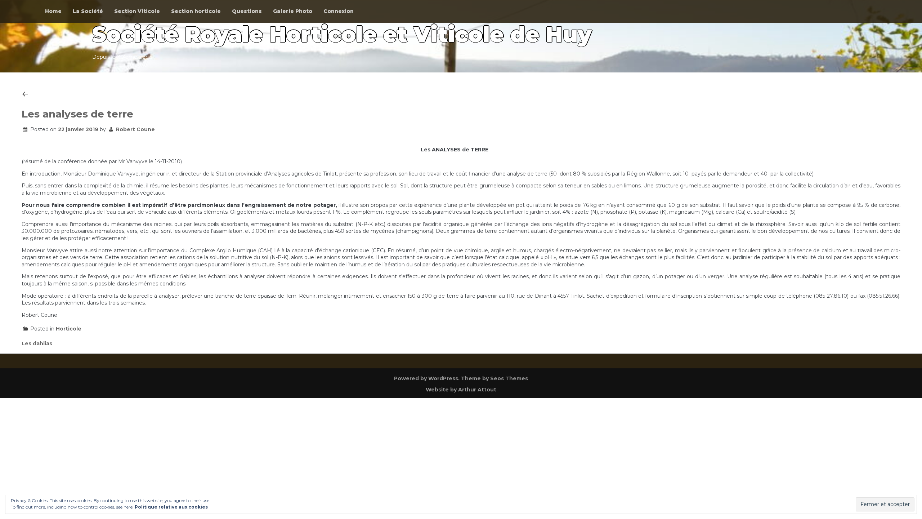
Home (53, 11)
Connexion (338, 11)
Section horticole (196, 11)
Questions (247, 11)
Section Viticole (137, 11)
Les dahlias (37, 343)
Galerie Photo (292, 11)
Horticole (68, 328)
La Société (88, 11)
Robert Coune (135, 129)
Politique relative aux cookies (171, 507)
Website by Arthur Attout (461, 389)
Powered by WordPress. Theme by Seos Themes (461, 378)
